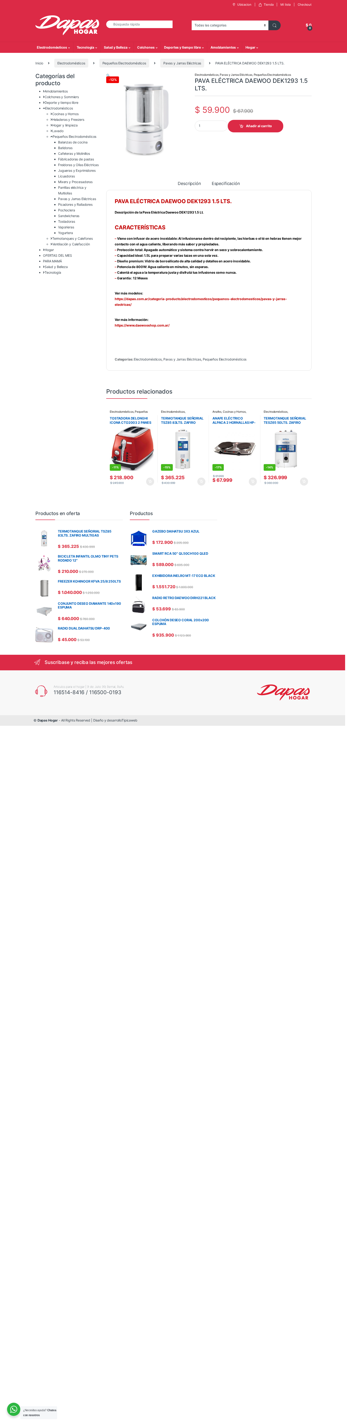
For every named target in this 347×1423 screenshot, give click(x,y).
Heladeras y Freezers (68, 120)
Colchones (146, 47)
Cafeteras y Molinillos (74, 153)
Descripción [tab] (189, 183)
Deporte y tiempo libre (61, 103)
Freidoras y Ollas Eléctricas (78, 165)
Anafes (216, 411)
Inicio (39, 63)
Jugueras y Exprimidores (77, 170)
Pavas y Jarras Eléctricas (182, 63)
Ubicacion (244, 4)
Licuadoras (66, 176)
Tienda (268, 4)
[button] (108, 75)
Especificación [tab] (226, 183)
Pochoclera (66, 210)
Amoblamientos (223, 47)
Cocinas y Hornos (234, 411)
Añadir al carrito (259, 126)
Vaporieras (66, 227)
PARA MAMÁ (52, 261)
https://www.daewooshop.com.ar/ (142, 325)
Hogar (250, 47)
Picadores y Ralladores (75, 204)
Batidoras (65, 148)
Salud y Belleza (115, 47)
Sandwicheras (68, 216)
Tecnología (85, 47)
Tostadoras (66, 221)
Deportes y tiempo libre (182, 47)
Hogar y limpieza (65, 125)
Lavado (57, 131)
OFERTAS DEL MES (57, 255)
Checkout (305, 4)
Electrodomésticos (52, 47)
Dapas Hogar (48, 720)
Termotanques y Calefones (72, 238)
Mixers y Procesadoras (75, 182)
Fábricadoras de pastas (76, 159)
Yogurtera (65, 233)
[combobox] (139, 24)
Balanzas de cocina (72, 142)
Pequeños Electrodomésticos (124, 63)
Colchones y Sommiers (62, 97)
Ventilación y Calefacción (71, 244)
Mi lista (285, 4)
